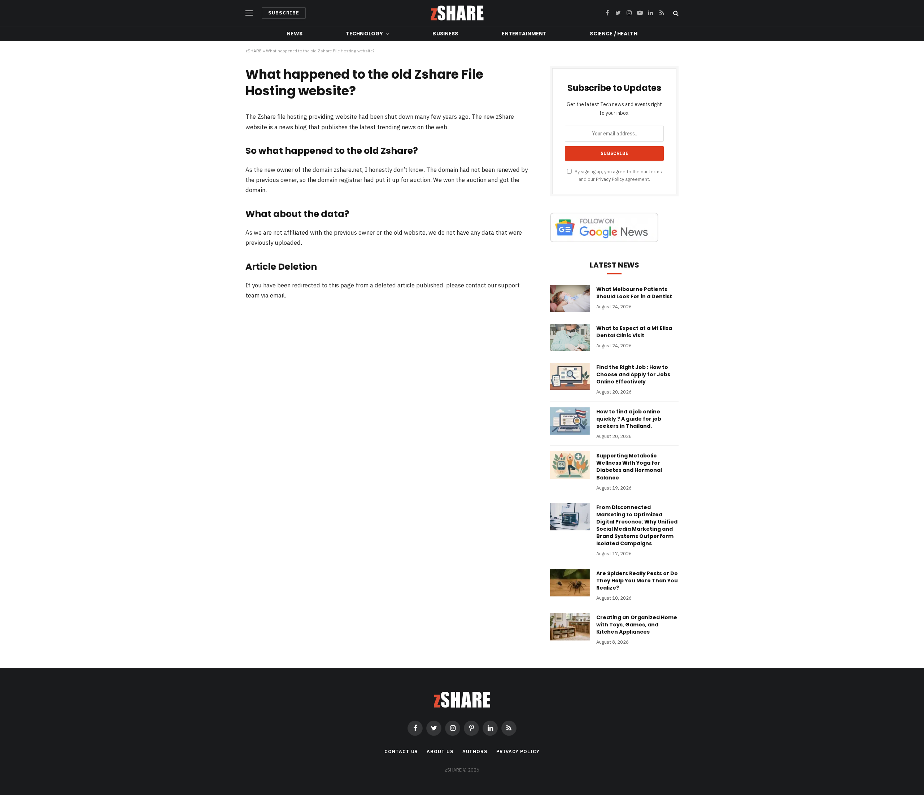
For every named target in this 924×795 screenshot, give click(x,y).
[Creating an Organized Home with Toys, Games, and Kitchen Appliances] (570, 626)
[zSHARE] (457, 13)
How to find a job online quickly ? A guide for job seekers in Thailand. (628, 419)
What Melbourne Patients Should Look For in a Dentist (634, 293)
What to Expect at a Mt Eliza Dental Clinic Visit (634, 332)
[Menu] (249, 13)
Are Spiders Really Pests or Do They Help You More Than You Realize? (637, 580)
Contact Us (401, 751)
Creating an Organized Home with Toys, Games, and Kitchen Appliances (636, 624)
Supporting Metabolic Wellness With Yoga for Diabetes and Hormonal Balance (629, 466)
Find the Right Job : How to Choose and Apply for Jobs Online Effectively (633, 374)
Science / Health (613, 33)
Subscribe (283, 13)
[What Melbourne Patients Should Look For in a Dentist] (570, 298)
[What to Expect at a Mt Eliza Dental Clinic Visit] (570, 337)
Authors (474, 751)
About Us (440, 751)
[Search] (675, 13)
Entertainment (524, 33)
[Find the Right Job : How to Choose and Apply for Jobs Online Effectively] (570, 376)
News (294, 33)
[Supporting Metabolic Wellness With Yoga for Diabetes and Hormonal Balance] (570, 465)
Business (445, 33)
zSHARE (253, 50)
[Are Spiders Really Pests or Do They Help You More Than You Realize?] (570, 582)
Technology (364, 33)
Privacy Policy (610, 179)
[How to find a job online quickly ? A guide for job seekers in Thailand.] (570, 421)
